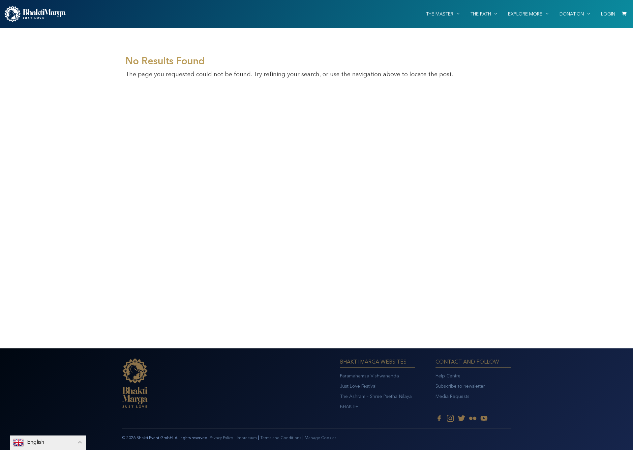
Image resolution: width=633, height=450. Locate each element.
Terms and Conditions (280, 437)
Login (608, 14)
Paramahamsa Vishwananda (369, 376)
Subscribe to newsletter (460, 386)
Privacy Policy (221, 437)
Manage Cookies (320, 437)
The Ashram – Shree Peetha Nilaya (376, 396)
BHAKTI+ (349, 406)
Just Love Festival (358, 386)
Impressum (247, 437)
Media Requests (452, 396)
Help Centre (448, 376)
